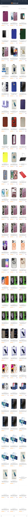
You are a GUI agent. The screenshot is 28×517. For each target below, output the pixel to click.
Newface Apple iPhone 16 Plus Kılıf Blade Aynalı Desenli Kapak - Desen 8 (5, 59)
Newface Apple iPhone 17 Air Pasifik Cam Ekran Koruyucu (14, 481)
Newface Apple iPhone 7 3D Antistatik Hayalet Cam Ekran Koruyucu (22, 94)
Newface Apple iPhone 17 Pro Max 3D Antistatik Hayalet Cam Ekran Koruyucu (14, 411)
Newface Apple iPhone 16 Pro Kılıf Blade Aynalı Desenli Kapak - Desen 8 (23, 217)
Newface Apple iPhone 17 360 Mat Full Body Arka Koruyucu (14, 305)
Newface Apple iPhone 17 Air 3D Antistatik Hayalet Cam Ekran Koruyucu (5, 429)
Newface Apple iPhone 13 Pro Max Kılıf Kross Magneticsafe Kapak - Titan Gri (5, 393)
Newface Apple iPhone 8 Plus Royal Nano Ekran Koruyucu (5, 76)
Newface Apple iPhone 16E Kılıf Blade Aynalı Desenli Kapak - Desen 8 (22, 200)
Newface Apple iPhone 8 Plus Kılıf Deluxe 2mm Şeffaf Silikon (22, 23)
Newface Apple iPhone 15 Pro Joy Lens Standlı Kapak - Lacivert (22, 393)
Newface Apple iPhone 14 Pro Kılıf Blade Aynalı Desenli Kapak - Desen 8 (5, 217)
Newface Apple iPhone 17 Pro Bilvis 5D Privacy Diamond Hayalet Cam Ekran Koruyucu (5, 358)
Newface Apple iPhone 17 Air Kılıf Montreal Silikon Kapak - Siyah (5, 340)
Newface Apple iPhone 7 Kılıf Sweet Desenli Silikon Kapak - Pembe (14, 200)
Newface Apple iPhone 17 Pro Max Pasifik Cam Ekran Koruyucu (23, 464)
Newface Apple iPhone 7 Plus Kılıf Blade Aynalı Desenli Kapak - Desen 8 (14, 23)
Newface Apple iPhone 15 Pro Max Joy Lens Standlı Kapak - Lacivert (14, 393)
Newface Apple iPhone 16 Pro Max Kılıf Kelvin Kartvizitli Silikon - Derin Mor (5, 499)
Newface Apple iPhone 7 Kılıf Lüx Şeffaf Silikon (23, 164)
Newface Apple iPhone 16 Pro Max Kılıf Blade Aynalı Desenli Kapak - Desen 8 (14, 217)
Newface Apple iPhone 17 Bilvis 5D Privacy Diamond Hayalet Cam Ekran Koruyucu (22, 358)
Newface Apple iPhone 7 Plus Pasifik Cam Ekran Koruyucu (22, 76)
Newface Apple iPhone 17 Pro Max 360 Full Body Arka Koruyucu (22, 305)
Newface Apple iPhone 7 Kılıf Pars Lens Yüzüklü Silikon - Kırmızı (14, 129)
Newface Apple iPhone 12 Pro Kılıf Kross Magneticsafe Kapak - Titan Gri (23, 376)
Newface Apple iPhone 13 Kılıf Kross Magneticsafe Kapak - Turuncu (14, 376)
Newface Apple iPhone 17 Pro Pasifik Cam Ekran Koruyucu (5, 481)
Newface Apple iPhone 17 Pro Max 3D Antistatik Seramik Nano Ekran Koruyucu (23, 429)
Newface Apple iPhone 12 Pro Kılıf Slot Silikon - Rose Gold (22, 270)
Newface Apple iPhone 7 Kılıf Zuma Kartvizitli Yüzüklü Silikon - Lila (5, 111)
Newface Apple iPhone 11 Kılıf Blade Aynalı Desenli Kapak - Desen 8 (22, 235)
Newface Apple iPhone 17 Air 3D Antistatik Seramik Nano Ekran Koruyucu (14, 446)
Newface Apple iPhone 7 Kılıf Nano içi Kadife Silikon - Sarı (5, 164)
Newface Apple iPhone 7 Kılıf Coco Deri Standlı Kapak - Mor (22, 111)
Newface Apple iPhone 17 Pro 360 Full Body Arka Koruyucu (5, 323)
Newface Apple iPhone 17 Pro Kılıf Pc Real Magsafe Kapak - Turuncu (22, 252)
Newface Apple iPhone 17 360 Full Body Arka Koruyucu (22, 323)
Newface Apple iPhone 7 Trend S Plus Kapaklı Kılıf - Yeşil (23, 41)
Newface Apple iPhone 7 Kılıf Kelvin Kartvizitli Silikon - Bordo (5, 129)
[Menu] (2, 3)
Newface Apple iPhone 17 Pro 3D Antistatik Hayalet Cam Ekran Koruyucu (23, 411)
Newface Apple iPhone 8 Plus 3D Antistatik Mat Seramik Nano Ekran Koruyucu (14, 59)
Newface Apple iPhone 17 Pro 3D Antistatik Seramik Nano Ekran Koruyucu (5, 446)
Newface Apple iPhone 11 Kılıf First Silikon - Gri (5, 270)
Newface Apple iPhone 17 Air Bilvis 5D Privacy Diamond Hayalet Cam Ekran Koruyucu (14, 358)
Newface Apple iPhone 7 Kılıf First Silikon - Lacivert (14, 94)
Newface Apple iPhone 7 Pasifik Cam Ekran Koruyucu (14, 111)
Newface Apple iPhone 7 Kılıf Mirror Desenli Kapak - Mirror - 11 (14, 147)
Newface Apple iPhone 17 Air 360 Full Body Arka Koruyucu (14, 323)
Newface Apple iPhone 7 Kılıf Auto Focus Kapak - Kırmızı (23, 182)
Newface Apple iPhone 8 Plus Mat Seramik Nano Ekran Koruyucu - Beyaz (22, 59)
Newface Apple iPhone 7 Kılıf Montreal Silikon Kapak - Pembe (23, 129)
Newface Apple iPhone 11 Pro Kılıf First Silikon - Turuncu (5, 288)
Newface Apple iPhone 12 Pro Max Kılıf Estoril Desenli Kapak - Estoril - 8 (5, 252)
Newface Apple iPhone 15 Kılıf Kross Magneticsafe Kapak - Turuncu (5, 376)
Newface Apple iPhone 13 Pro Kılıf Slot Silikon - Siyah (14, 270)
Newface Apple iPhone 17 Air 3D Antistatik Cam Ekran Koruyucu (5, 464)
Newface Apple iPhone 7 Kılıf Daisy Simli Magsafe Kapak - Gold (5, 200)
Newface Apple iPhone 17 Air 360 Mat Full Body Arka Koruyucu (5, 305)
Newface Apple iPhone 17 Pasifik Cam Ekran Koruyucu (23, 481)
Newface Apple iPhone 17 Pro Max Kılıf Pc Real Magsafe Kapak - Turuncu (14, 252)
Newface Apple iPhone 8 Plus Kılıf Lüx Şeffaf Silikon (5, 41)
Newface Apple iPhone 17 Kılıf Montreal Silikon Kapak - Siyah (14, 340)
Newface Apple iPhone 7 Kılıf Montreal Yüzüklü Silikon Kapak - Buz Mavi (14, 164)
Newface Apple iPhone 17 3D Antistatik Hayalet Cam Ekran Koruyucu (14, 429)
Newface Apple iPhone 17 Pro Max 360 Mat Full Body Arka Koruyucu (14, 288)
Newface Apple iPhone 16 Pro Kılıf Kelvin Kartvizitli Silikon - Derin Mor (14, 499)
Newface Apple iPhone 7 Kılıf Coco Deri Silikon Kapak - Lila (23, 147)
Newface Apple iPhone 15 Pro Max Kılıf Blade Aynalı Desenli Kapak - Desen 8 (14, 235)
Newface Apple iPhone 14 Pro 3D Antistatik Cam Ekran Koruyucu (5, 411)
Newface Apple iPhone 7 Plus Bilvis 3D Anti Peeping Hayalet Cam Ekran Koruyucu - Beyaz (14, 76)
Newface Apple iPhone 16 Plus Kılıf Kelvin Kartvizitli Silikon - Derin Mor (22, 499)
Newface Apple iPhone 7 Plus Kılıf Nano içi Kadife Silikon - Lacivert (14, 41)
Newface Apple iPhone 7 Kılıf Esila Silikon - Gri (5, 182)
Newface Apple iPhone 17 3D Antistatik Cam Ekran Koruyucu (14, 464)
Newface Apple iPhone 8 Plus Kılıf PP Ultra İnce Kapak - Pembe (5, 23)
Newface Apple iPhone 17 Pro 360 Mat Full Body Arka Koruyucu (22, 288)
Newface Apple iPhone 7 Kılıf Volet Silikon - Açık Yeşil (5, 147)
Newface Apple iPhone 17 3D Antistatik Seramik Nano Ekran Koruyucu (22, 446)
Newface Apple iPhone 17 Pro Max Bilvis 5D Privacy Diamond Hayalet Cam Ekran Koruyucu (22, 340)
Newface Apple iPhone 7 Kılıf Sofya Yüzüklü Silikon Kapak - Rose (14, 182)
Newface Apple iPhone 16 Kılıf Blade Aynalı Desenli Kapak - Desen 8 (5, 235)
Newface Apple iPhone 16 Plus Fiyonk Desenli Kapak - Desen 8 (5, 94)
